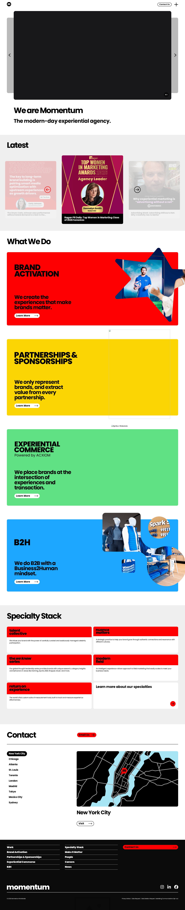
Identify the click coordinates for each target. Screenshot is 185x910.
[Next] (175, 55)
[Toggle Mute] (166, 94)
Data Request (136, 899)
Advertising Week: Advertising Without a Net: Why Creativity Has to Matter (153, 214)
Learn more (23, 315)
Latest (17, 145)
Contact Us (164, 4)
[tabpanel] (127, 788)
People (69, 857)
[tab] (17, 753)
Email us (84, 735)
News (68, 867)
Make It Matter (73, 852)
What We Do (29, 241)
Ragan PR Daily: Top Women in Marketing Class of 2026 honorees (91, 219)
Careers (70, 862)
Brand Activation (17, 852)
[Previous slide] (47, 189)
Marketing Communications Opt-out (167, 899)
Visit (81, 823)
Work (10, 847)
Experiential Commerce (21, 862)
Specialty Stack (34, 615)
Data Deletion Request (148, 899)
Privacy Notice (126, 899)
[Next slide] (137, 189)
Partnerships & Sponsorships (24, 857)
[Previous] (9, 55)
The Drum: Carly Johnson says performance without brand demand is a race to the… (28, 214)
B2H (9, 867)
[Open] (176, 4)
